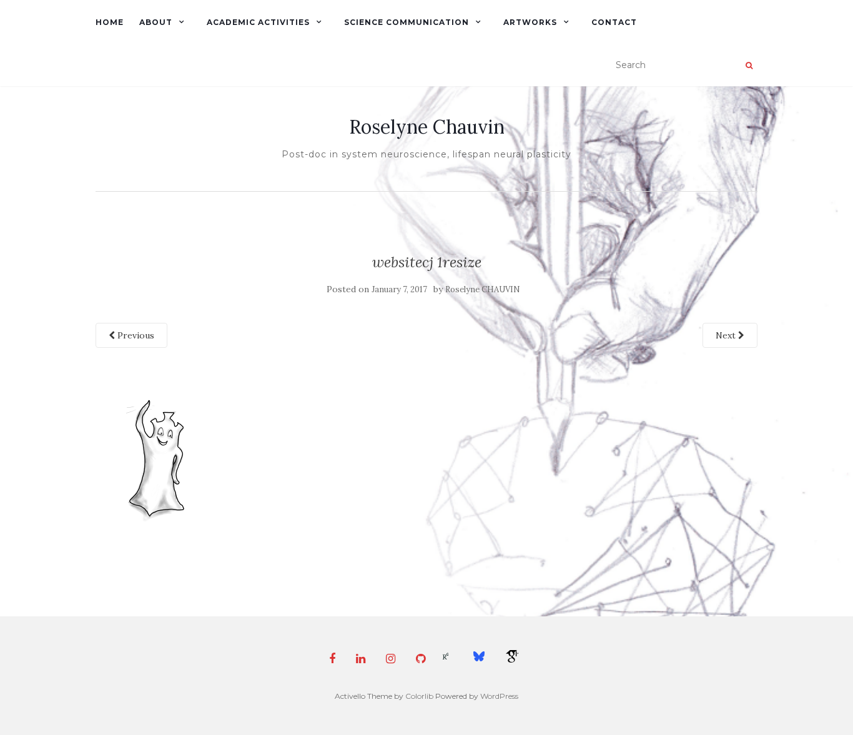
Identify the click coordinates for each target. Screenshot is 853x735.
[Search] (749, 65)
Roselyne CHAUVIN (482, 289)
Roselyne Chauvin (427, 126)
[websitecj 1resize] (158, 459)
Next (727, 335)
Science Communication (406, 22)
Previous (134, 335)
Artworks (530, 22)
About (155, 22)
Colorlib (419, 696)
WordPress (499, 696)
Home (110, 22)
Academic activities (258, 22)
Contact (614, 22)
